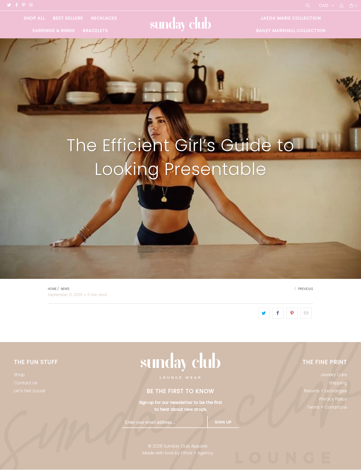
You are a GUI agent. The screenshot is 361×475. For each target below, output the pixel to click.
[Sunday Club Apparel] (180, 24)
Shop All (34, 18)
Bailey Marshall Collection (290, 30)
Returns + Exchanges (325, 391)
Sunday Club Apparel (185, 446)
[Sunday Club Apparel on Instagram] (30, 5)
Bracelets (95, 30)
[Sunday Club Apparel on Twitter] (9, 5)
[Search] (307, 5)
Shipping (338, 383)
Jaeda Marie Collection (291, 18)
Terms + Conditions (327, 407)
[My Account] (341, 5)
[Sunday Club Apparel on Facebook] (16, 5)
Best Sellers (68, 18)
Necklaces (104, 18)
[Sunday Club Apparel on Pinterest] (23, 5)
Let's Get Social (29, 391)
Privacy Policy (333, 399)
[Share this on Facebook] (278, 313)
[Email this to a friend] (306, 313)
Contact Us (25, 383)
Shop (19, 375)
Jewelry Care (333, 375)
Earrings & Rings (54, 30)
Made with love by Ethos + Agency (177, 453)
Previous (305, 289)
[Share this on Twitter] (264, 313)
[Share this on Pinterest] (292, 313)
